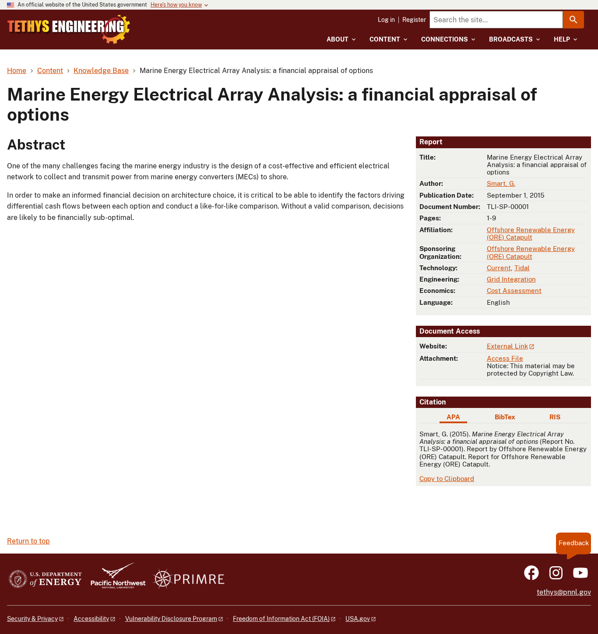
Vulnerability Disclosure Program (171, 618)
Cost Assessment (514, 290)
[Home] (68, 29)
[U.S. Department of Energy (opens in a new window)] (45, 579)
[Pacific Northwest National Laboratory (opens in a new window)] (115, 579)
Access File (505, 358)
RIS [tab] (554, 417)
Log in (386, 20)
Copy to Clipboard (446, 478)
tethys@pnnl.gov (564, 592)
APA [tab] (453, 417)
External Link (507, 346)
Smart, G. (501, 183)
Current (499, 268)
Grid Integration (511, 279)
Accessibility (91, 618)
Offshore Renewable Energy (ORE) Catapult (531, 233)
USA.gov (357, 618)
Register (414, 20)
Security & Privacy (32, 618)
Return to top (28, 541)
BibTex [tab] (505, 417)
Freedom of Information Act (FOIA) (281, 618)
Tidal (522, 268)
